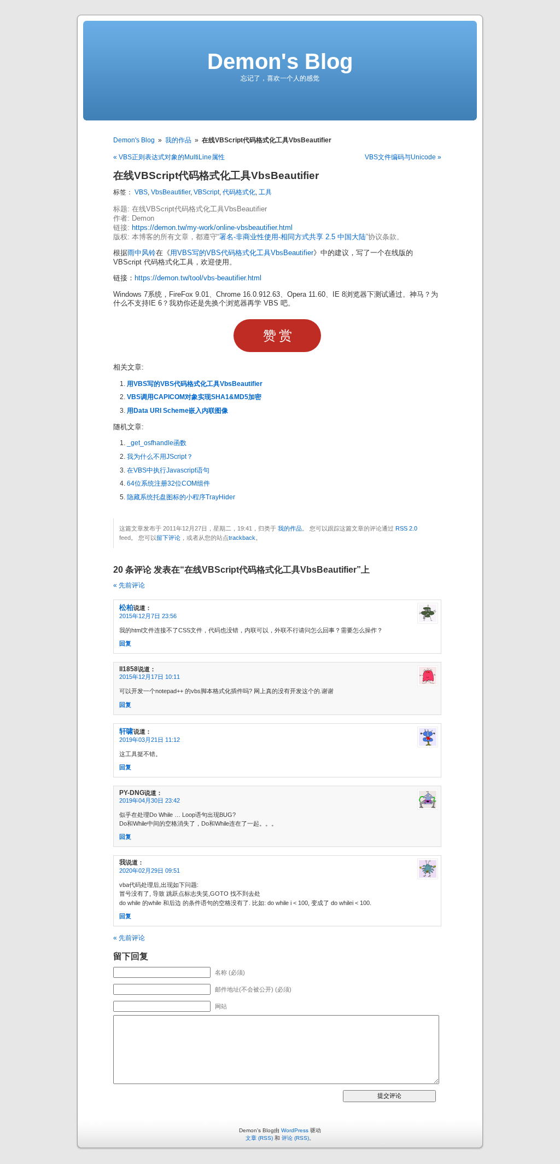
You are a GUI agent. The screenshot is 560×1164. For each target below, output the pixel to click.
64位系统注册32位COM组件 (168, 483)
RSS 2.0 (406, 528)
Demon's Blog (280, 61)
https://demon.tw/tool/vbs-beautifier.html (198, 278)
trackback (242, 537)
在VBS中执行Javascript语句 (168, 470)
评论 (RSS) (295, 1138)
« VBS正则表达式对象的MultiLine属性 (169, 157)
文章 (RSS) (259, 1138)
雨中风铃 (141, 253)
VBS (141, 192)
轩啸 (126, 731)
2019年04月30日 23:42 (149, 800)
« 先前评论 (129, 585)
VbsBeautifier (170, 192)
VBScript (206, 192)
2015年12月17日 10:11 (149, 676)
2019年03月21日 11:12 (149, 739)
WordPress (294, 1130)
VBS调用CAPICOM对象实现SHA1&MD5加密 (194, 397)
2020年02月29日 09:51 (149, 870)
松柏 (126, 607)
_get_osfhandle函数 (156, 443)
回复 (125, 643)
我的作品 (178, 140)
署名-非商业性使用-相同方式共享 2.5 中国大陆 (292, 237)
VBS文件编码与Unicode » (403, 157)
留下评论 (168, 537)
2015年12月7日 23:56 (148, 616)
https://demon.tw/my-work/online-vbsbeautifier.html (212, 228)
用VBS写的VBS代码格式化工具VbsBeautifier (241, 253)
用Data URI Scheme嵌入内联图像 (177, 410)
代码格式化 (239, 192)
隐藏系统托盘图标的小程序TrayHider (181, 497)
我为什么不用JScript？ (160, 456)
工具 (265, 192)
